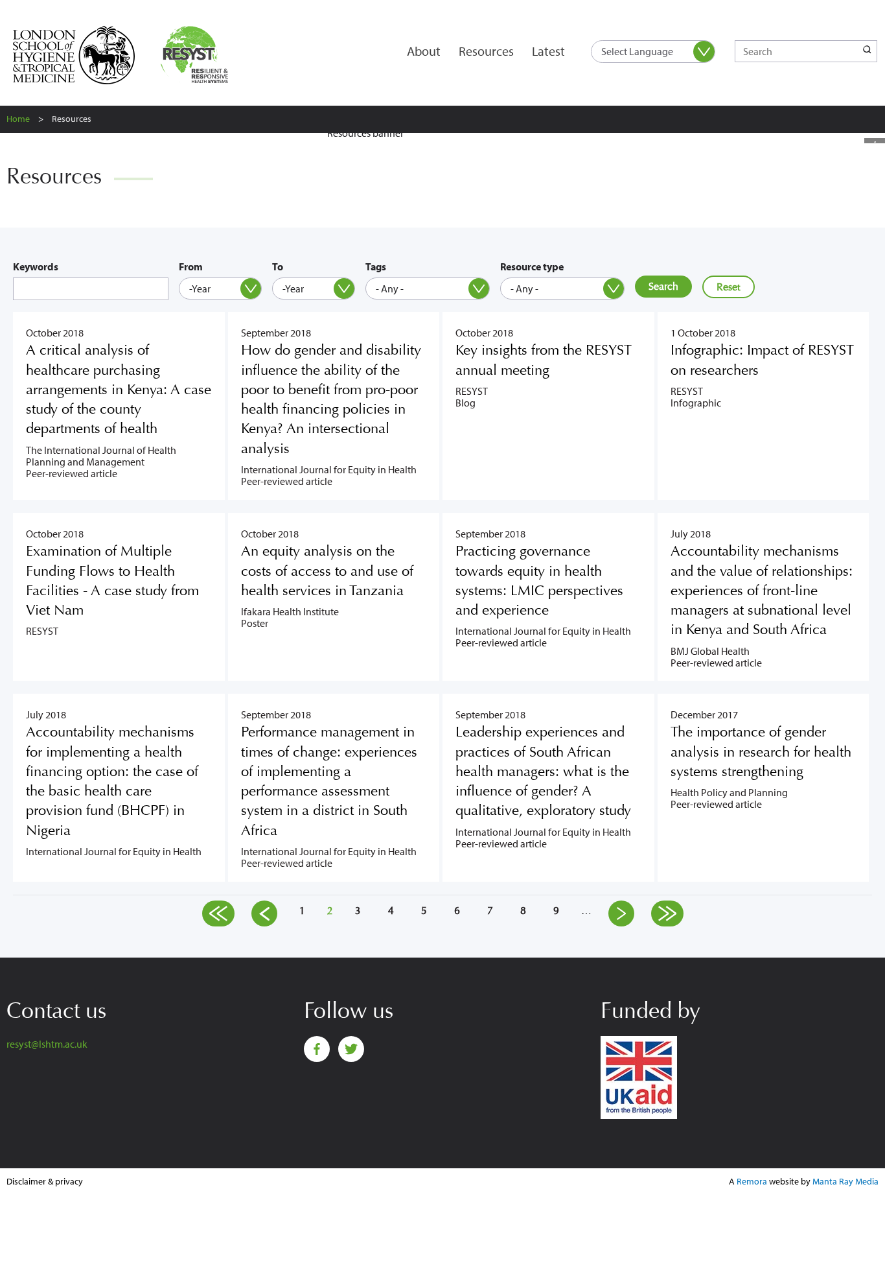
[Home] (197, 55)
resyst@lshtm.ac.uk (46, 1043)
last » (667, 913)
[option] (442, 138)
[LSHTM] (82, 55)
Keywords (35, 266)
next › (621, 913)
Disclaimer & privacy (44, 1181)
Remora (752, 1181)
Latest (548, 51)
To (277, 266)
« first (218, 913)
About (424, 51)
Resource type (532, 266)
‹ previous (264, 913)
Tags (375, 266)
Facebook (317, 1049)
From (191, 266)
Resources (486, 51)
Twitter (351, 1049)
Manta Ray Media (845, 1181)
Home (18, 118)
